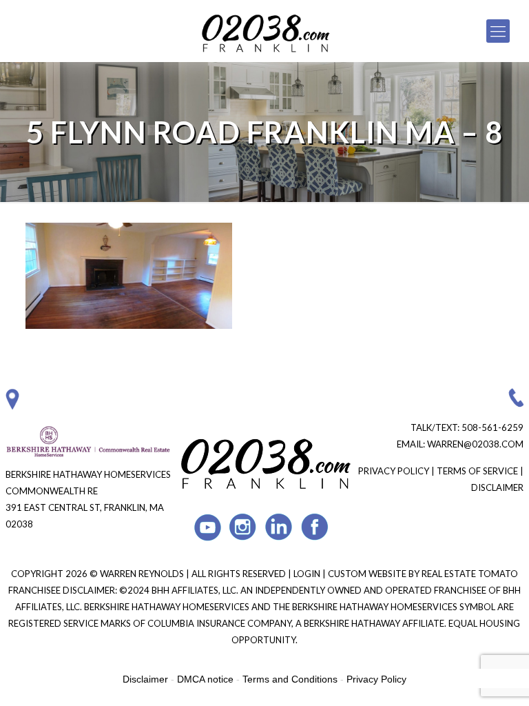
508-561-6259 (492, 427)
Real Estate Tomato (470, 573)
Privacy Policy (393, 470)
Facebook (315, 527)
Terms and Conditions (290, 679)
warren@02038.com (475, 444)
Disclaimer (497, 487)
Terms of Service (477, 470)
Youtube (208, 527)
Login (307, 573)
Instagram (243, 527)
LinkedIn (279, 527)
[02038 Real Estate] (265, 31)
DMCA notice (205, 679)
